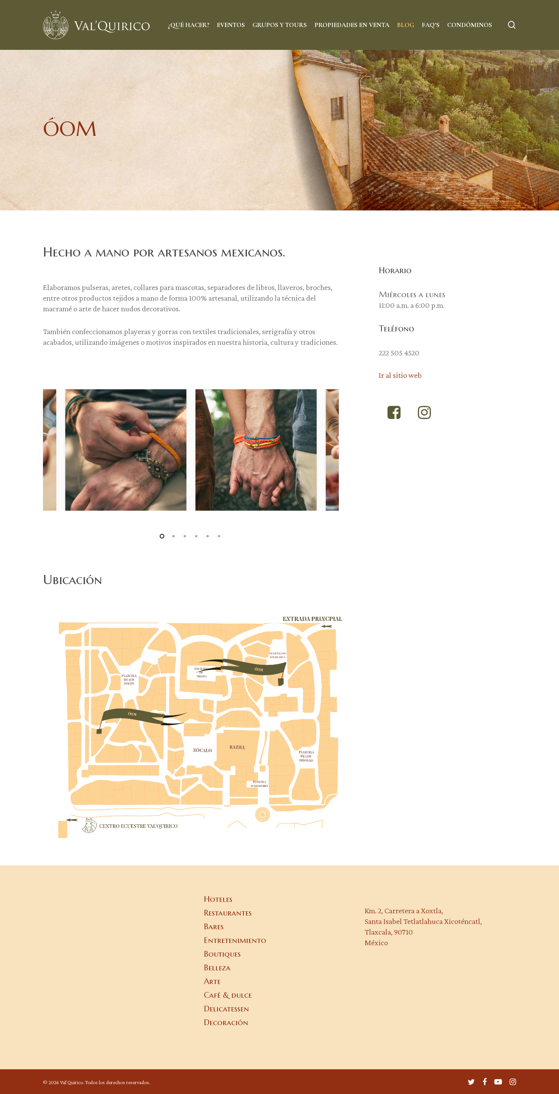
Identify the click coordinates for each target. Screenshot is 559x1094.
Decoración (226, 1022)
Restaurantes (228, 913)
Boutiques (222, 954)
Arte (212, 981)
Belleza (217, 968)
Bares (214, 927)
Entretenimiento (235, 940)
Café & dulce (228, 995)
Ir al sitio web (400, 375)
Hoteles (218, 899)
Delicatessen (226, 1009)
